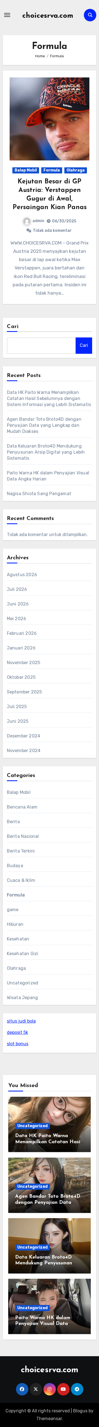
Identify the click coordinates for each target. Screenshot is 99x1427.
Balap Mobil (26, 170)
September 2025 (24, 692)
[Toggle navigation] (7, 15)
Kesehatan (18, 939)
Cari (13, 326)
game (13, 909)
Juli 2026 (17, 589)
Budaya (15, 865)
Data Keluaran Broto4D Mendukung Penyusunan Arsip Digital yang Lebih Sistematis (46, 452)
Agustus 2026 (22, 574)
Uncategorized (22, 983)
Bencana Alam (22, 807)
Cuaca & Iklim (21, 880)
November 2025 (23, 662)
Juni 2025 (18, 721)
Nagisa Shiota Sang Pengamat (39, 493)
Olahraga (76, 170)
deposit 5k (17, 1032)
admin (38, 221)
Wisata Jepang (22, 997)
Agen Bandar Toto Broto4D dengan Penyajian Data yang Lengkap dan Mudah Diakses (44, 425)
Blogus (80, 1410)
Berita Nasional (23, 836)
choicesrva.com (47, 16)
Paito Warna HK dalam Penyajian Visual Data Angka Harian (42, 1324)
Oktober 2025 (21, 677)
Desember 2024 (23, 736)
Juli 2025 (17, 706)
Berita (13, 821)
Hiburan (15, 924)
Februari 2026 (22, 633)
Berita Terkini (21, 851)
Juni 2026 (18, 604)
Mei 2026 (16, 618)
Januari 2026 (21, 648)
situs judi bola (21, 1021)
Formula (51, 170)
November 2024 (24, 750)
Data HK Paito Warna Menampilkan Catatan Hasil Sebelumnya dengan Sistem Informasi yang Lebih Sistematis (49, 398)
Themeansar (49, 1418)
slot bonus (17, 1043)
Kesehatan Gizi (22, 953)
